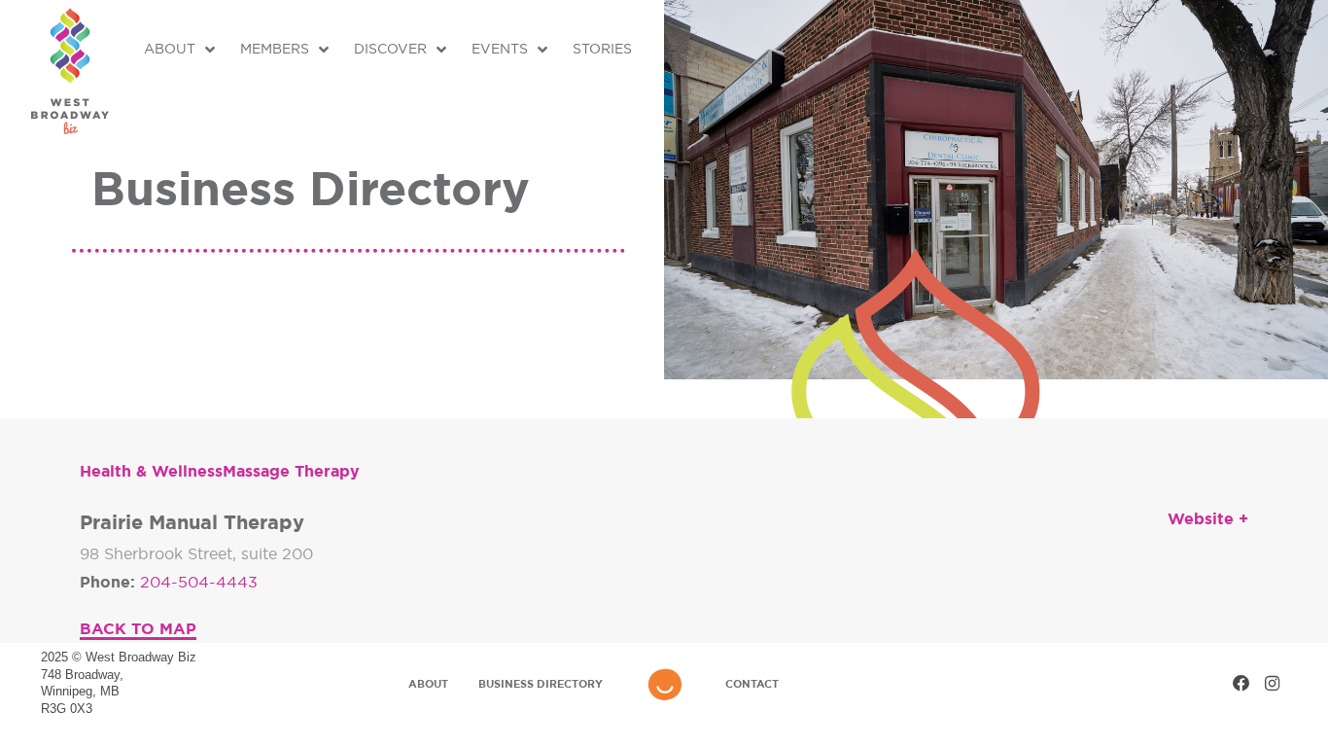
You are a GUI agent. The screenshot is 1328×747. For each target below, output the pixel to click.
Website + (1208, 518)
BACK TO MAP (138, 628)
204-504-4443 (199, 581)
